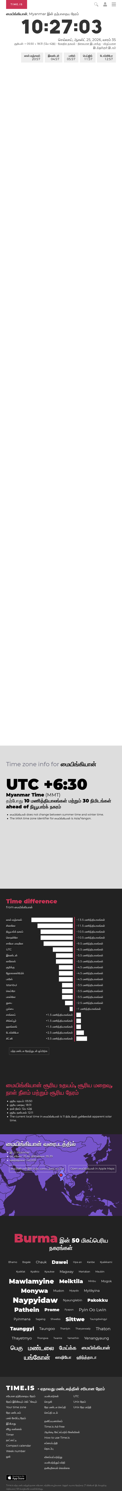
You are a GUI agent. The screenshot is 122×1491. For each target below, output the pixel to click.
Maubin (99, 1271)
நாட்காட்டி (11, 1440)
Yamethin (73, 1338)
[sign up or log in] (105, 5)
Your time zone (16, 1407)
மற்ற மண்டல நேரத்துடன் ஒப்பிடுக (29, 1051)
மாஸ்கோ (11, 997)
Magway (66, 1272)
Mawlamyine (31, 1281)
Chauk (41, 1262)
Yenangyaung (96, 1338)
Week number (15, 1451)
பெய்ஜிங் (87, 57)
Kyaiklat (20, 1271)
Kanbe (91, 1262)
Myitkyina (92, 1291)
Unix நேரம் (79, 1401)
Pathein (26, 1309)
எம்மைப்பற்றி (51, 1443)
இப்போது (11, 1423)
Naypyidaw (35, 1300)
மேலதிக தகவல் (66, 43)
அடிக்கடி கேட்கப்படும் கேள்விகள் (62, 1432)
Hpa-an (77, 1262)
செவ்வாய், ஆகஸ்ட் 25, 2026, (87, 40)
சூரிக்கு (10, 967)
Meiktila (71, 1281)
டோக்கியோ (106, 57)
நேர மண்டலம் (13, 1412)
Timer (10, 1434)
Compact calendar (18, 1445)
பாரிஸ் (71, 57)
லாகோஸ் (11, 961)
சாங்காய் (11, 1015)
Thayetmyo (22, 1338)
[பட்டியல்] (114, 4)
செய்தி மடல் (51, 1412)
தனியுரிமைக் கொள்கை (57, 1468)
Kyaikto (34, 1271)
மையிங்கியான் (96, 1348)
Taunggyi (22, 1329)
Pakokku (97, 1300)
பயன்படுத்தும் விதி (54, 1462)
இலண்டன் (53, 57)
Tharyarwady (83, 1328)
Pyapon (69, 1309)
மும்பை (10, 1009)
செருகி (48, 1401)
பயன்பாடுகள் (51, 1396)
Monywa (34, 1290)
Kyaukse (49, 1271)
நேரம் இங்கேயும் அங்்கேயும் (21, 1401)
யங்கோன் (37, 1357)
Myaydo (74, 1290)
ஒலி (8, 1456)
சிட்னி (9, 1038)
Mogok (106, 1281)
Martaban (84, 1271)
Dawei (60, 1262)
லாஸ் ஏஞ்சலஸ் (32, 57)
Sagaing (40, 1319)
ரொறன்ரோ (12, 937)
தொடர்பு (48, 1448)
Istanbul (11, 985)
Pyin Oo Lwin (92, 1309)
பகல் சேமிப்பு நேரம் (16, 1418)
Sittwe (75, 1319)
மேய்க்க (67, 1347)
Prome (51, 1309)
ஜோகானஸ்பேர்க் (15, 973)
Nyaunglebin (72, 1300)
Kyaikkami (106, 1262)
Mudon (58, 1291)
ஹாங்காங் (11, 1026)
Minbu (92, 1281)
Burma (36, 1238)
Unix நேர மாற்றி (82, 1407)
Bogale (26, 1262)
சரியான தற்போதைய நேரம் (20, 1396)
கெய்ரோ (10, 991)
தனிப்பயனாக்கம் (53, 1421)
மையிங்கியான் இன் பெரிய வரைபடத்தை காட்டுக (37, 1168)
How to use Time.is (57, 1437)
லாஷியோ (63, 1357)
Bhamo (12, 1262)
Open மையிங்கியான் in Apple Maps (92, 1168)
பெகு (17, 1347)
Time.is (17, 4)
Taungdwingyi (98, 1319)
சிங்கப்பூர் (11, 1020)
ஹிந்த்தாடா (87, 1357)
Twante (57, 1338)
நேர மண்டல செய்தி (55, 1407)
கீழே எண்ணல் (14, 1429)
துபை (9, 1003)
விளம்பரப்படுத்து (53, 1457)
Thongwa (42, 1338)
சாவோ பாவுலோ (14, 943)
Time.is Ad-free (54, 1426)
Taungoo (47, 1329)
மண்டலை (41, 1348)
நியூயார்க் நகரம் (14, 931)
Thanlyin (65, 1328)
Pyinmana (22, 1319)
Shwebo (55, 1319)
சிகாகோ (10, 925)
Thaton (103, 1328)
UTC (9, 949)
